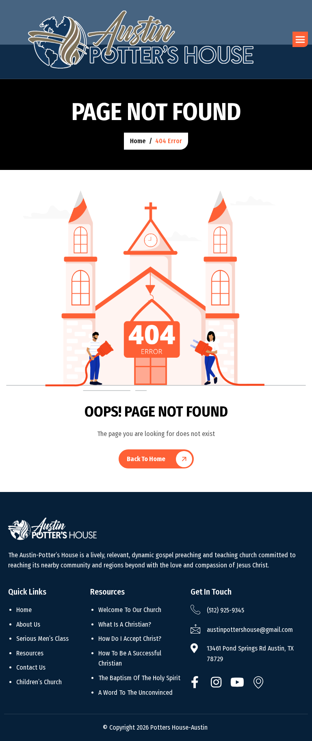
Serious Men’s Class (42, 638)
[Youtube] (237, 680)
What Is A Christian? (124, 624)
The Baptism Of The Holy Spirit (139, 678)
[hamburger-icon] (300, 39)
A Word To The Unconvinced (135, 692)
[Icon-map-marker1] (258, 680)
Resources (29, 653)
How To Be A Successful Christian (129, 658)
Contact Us (31, 667)
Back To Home (146, 459)
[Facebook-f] (195, 680)
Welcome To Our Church (129, 610)
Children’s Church (39, 682)
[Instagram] (216, 680)
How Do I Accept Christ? (129, 638)
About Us (28, 624)
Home (24, 610)
